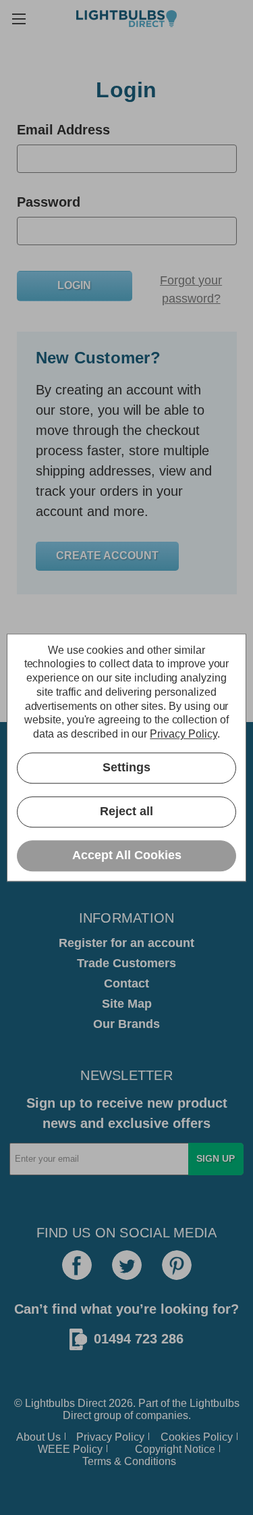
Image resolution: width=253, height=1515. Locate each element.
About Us (38, 1437)
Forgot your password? (191, 289)
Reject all (126, 812)
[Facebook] (77, 1265)
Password (48, 202)
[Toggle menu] (18, 18)
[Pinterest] (177, 1265)
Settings (126, 768)
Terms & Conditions (129, 1461)
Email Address (63, 129)
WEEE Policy (70, 1449)
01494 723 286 (139, 1338)
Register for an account (126, 943)
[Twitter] (127, 1265)
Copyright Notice (175, 1449)
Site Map (127, 1003)
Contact (126, 983)
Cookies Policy (197, 1437)
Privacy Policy (110, 1437)
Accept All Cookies (126, 856)
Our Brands (126, 1024)
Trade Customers (126, 963)
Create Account (107, 555)
